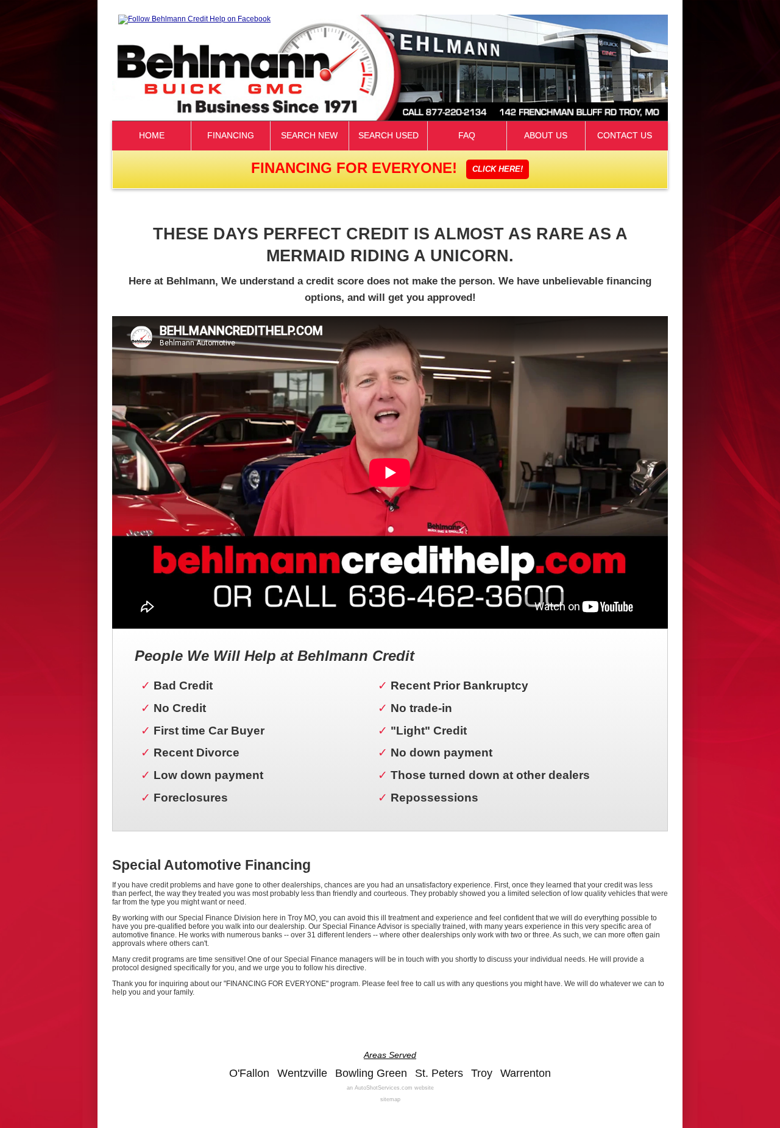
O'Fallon (249, 1073)
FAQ (466, 135)
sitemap (390, 1099)
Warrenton (525, 1073)
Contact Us (624, 135)
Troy (481, 1073)
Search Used (388, 135)
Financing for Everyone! (387, 168)
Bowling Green (371, 1073)
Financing (230, 135)
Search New (309, 135)
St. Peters (439, 1073)
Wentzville (302, 1073)
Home (152, 135)
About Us (545, 135)
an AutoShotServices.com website (390, 1088)
